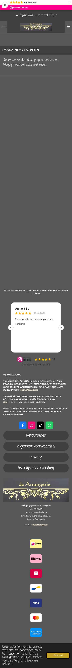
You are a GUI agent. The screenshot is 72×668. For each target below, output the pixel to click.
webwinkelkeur (29, 389)
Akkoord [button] (58, 655)
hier (5, 402)
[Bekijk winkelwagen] (68, 27)
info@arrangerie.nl (39, 524)
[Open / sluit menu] (3, 27)
